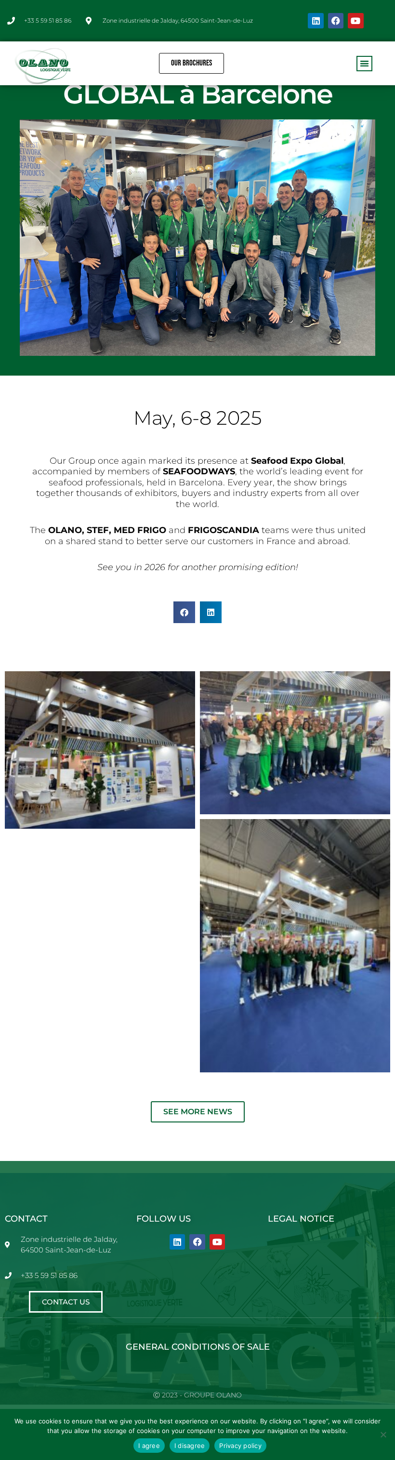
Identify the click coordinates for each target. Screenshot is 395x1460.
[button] (364, 64)
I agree (149, 1445)
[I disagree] (383, 1434)
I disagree (189, 1445)
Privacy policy (240, 1445)
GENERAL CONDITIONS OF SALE (198, 1347)
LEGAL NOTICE (301, 1218)
